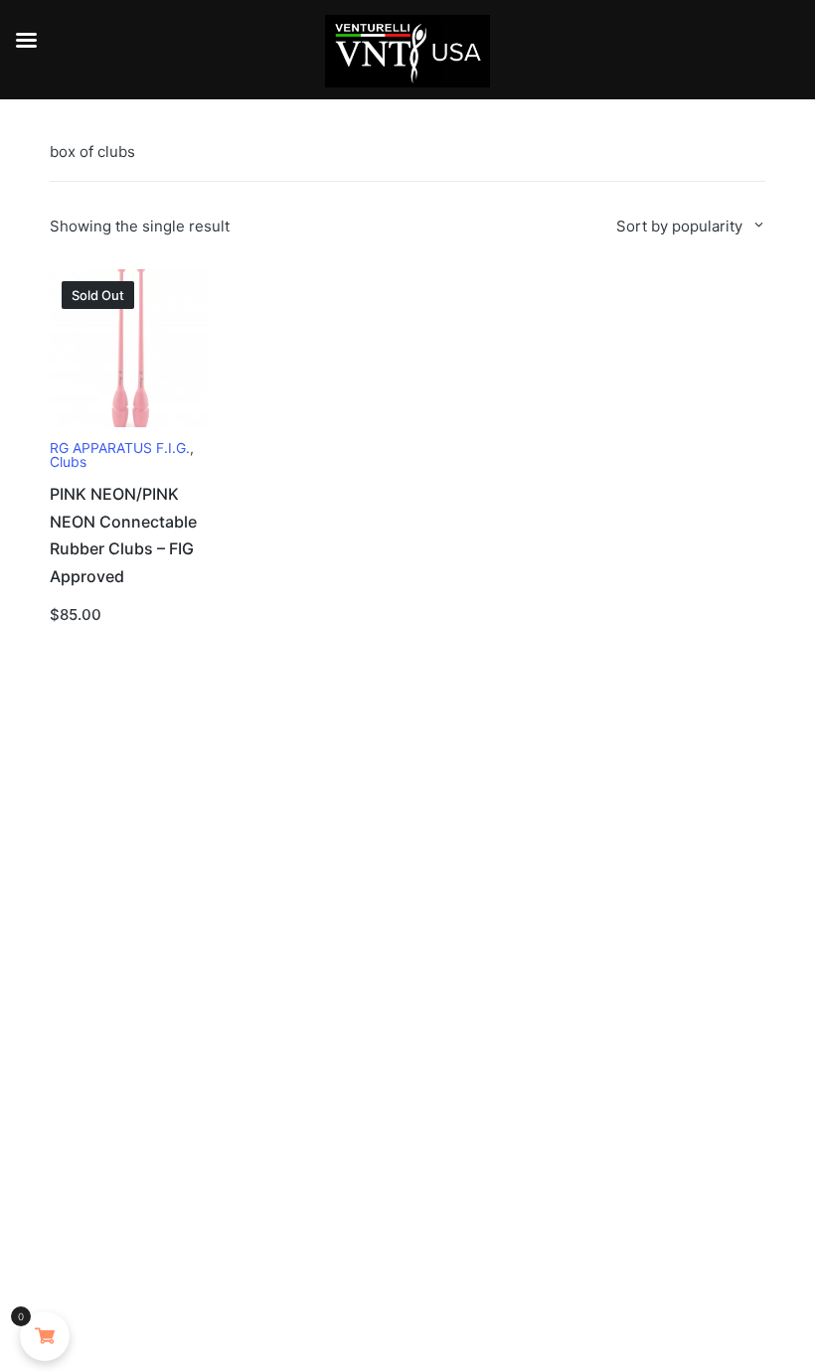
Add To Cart (128, 424)
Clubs (68, 462)
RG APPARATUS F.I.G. (120, 448)
